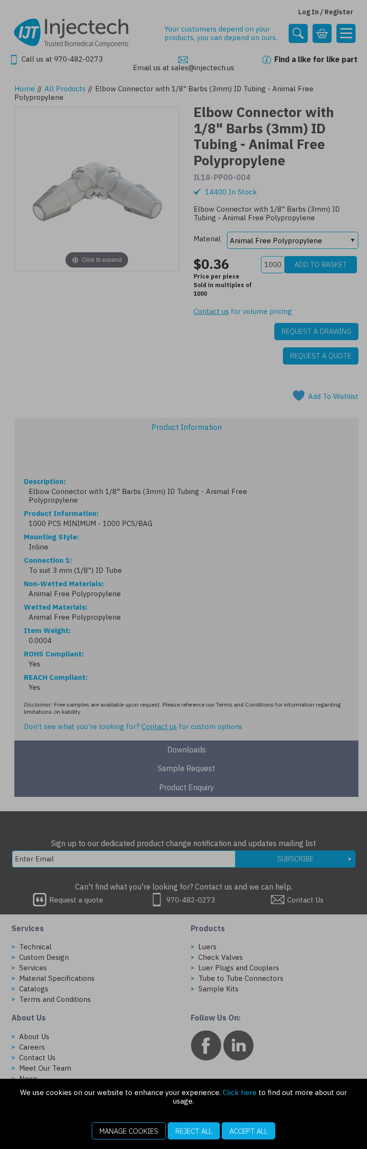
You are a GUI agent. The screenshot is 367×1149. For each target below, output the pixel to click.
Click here (240, 1092)
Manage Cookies (128, 1131)
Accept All (248, 1131)
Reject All (193, 1131)
